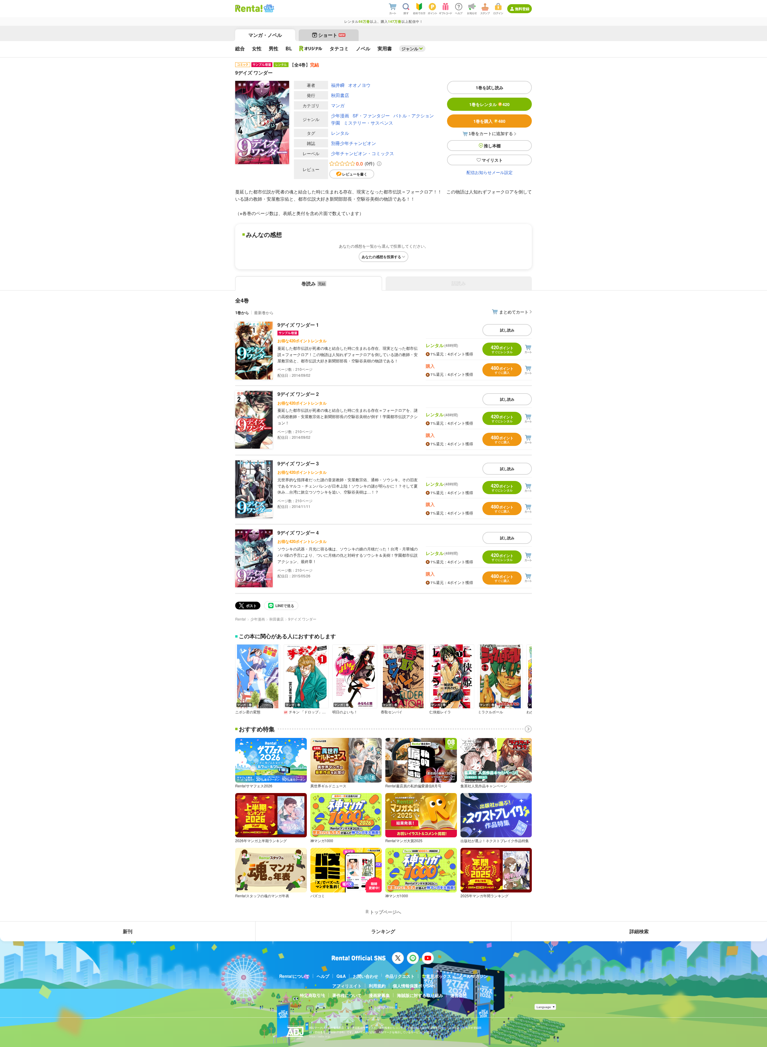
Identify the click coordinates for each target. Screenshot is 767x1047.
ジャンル (409, 49)
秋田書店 (340, 95)
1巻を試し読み (489, 87)
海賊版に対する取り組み (420, 995)
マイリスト (492, 160)
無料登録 (522, 8)
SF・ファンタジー (371, 115)
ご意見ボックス (436, 976)
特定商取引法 (312, 995)
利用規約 (377, 986)
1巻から (242, 312)
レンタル (340, 133)
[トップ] (248, 8)
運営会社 (458, 995)
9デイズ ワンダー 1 (298, 324)
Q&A (341, 976)
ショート (331, 34)
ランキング (383, 931)
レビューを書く (354, 174)
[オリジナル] (310, 48)
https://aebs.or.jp (319, 1036)
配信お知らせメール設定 (489, 172)
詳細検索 (639, 931)
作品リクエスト (400, 976)
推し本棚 (492, 146)
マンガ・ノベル (265, 34)
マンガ (338, 105)
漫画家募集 (379, 995)
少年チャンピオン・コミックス (362, 153)
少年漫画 (340, 115)
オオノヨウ (359, 85)
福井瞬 (338, 85)
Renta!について (294, 976)
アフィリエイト (347, 986)
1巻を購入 (489, 121)
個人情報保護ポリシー (414, 986)
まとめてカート (514, 312)
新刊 (127, 931)
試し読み (507, 330)
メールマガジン (473, 976)
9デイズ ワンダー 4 (298, 532)
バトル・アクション (413, 115)
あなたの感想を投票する (381, 256)
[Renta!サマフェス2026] (268, 8)
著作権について (347, 995)
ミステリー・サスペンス (368, 122)
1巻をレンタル (489, 104)
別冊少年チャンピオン (353, 143)
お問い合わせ (365, 976)
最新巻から (264, 312)
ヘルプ (323, 976)
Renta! (240, 618)
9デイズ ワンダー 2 (298, 394)
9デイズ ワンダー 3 (298, 463)
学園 (335, 122)
